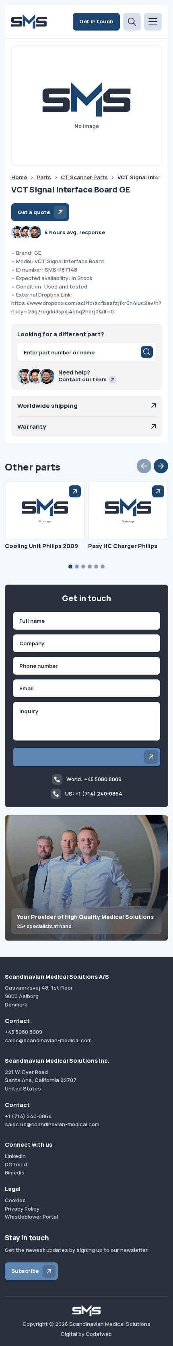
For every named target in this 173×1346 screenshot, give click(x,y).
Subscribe (25, 1270)
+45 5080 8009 (23, 1031)
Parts (44, 177)
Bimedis (15, 1172)
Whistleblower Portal (31, 1216)
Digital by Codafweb (86, 1334)
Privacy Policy (22, 1208)
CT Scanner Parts (84, 177)
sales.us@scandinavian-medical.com (52, 1124)
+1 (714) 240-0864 (28, 1116)
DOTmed (16, 1164)
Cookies (15, 1200)
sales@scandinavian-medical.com (48, 1040)
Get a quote (34, 212)
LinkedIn (15, 1156)
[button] (144, 466)
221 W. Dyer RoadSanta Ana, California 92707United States (40, 1080)
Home (19, 177)
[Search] (147, 352)
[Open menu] (153, 22)
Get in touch (96, 21)
